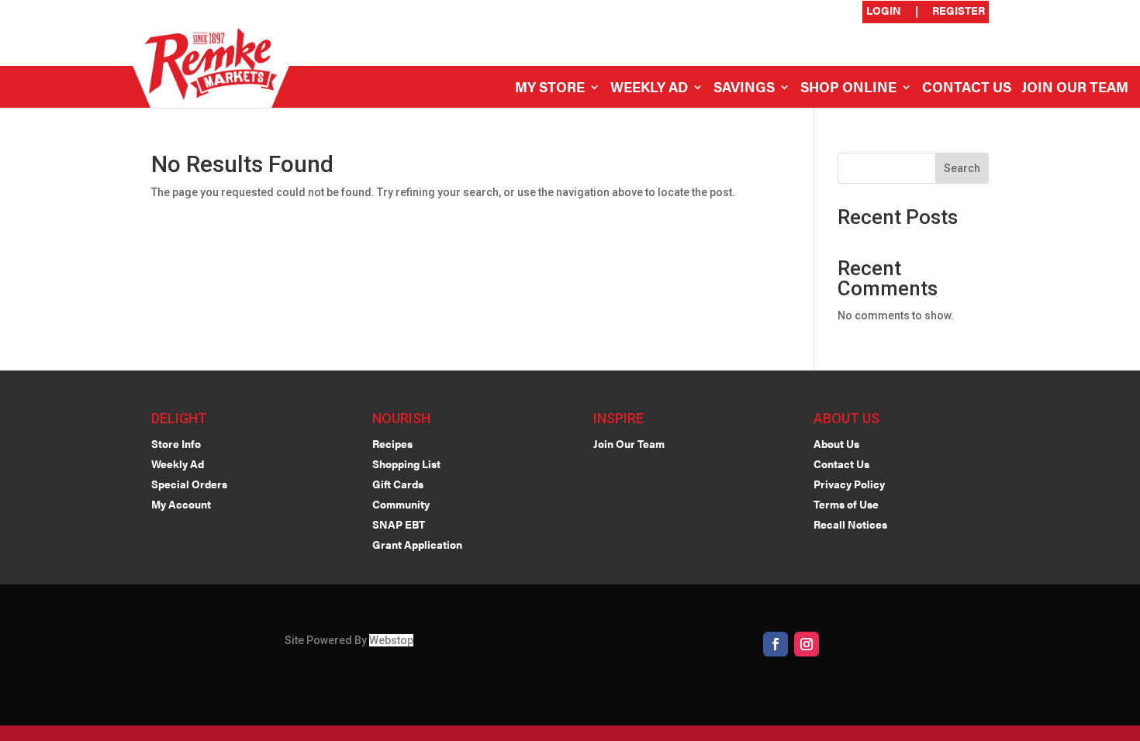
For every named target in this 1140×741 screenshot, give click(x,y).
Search (962, 168)
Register (958, 11)
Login (883, 11)
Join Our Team (1074, 88)
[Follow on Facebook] (775, 644)
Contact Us (966, 88)
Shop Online (848, 88)
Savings (744, 88)
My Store (550, 88)
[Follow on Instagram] (806, 644)
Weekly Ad (649, 88)
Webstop (391, 640)
